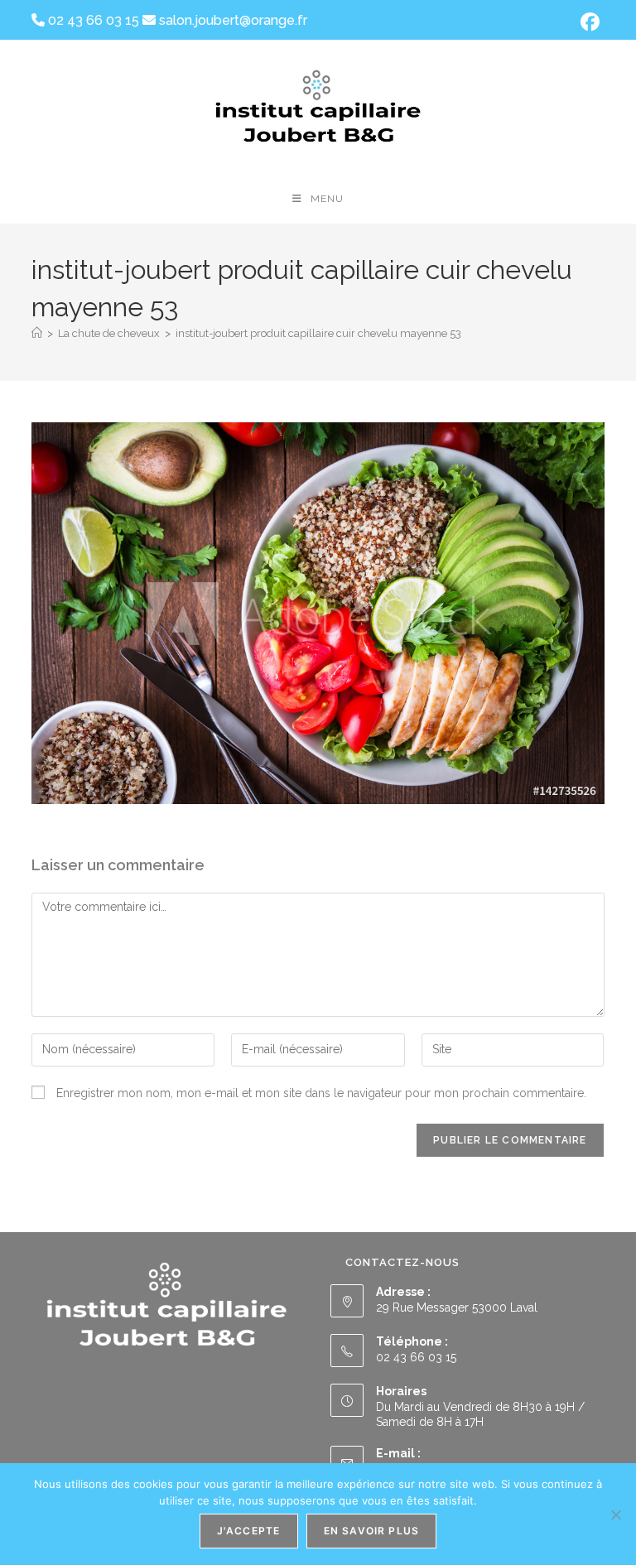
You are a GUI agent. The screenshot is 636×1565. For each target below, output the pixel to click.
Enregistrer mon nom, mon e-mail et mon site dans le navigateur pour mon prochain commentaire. (321, 1093)
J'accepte (249, 1530)
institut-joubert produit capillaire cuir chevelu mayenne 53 (318, 333)
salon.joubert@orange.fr (231, 20)
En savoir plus (372, 1530)
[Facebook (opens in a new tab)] (588, 21)
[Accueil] (36, 333)
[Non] (615, 1514)
